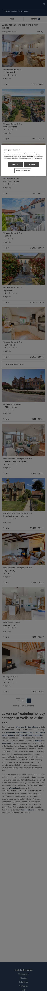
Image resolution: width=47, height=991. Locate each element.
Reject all (15, 164)
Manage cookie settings (23, 170)
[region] (23, 160)
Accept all (32, 164)
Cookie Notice (38, 158)
